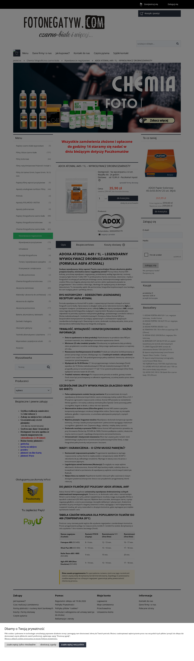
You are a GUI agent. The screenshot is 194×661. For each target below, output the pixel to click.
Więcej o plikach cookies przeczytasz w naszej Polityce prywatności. (31, 638)
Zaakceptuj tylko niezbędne (21, 644)
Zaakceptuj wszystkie (72, 644)
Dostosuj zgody (48, 644)
